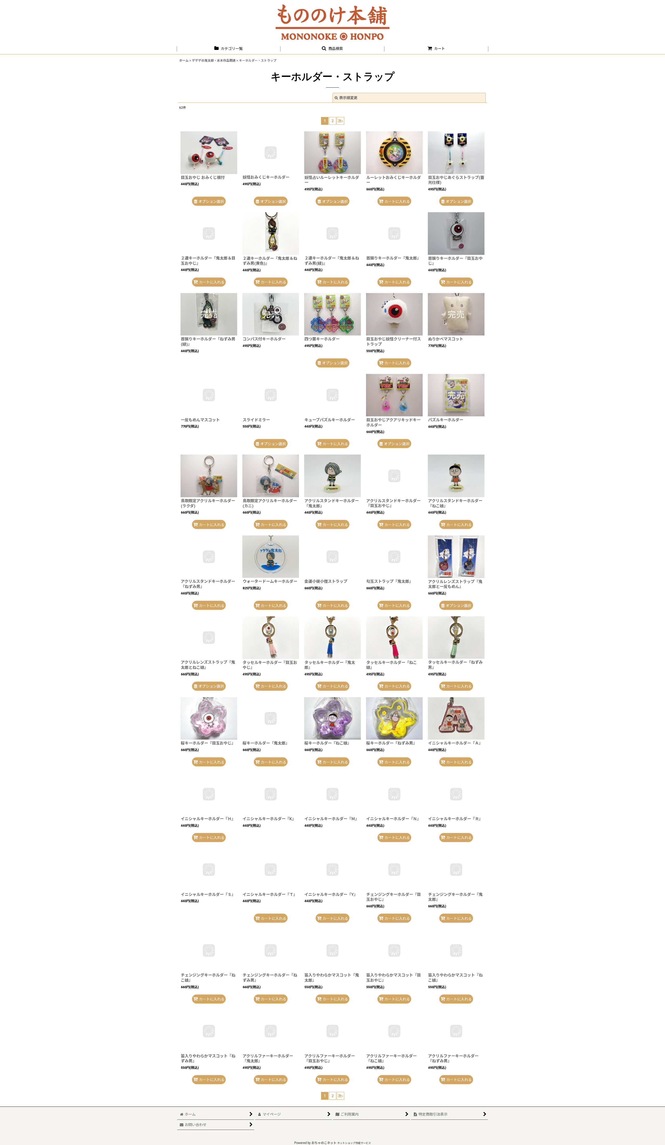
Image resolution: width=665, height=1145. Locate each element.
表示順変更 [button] (348, 98)
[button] (332, 48)
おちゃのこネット (323, 1143)
